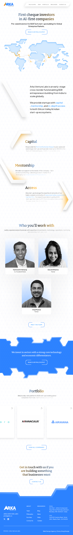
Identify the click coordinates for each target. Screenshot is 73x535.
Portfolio (29, 517)
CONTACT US (62, 4)
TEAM (39, 4)
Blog (38, 511)
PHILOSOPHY (32, 4)
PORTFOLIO (46, 4)
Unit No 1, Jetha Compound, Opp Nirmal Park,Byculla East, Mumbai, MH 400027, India (59, 509)
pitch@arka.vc (8, 516)
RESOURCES (54, 4)
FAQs (39, 517)
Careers (39, 520)
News (39, 514)
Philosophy (30, 514)
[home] (9, 4)
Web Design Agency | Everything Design (56, 531)
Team (28, 511)
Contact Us (30, 520)
